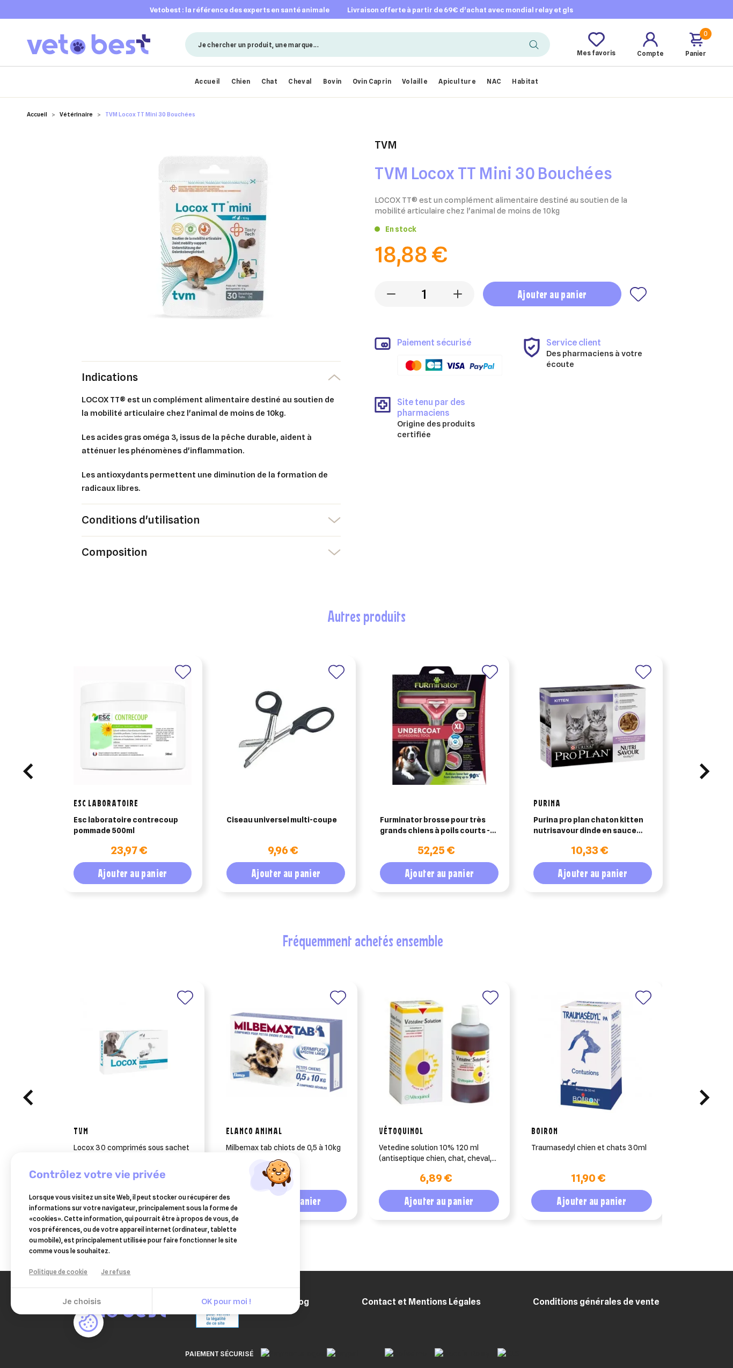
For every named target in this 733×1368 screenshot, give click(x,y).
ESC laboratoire (106, 803)
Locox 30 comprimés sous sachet (131, 1147)
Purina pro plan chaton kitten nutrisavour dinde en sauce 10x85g (588, 825)
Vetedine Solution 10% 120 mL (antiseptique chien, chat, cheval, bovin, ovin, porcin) (435, 1153)
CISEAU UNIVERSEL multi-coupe (281, 819)
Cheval (300, 81)
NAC (494, 81)
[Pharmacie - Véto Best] (89, 44)
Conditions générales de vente (596, 1302)
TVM (81, 1131)
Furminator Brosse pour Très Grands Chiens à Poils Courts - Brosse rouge (435, 825)
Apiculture (457, 81)
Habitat (525, 81)
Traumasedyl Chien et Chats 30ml (589, 1147)
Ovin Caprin (372, 81)
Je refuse (115, 1272)
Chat (269, 81)
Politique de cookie (58, 1272)
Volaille (415, 81)
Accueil (208, 81)
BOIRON (544, 1131)
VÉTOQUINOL (401, 1131)
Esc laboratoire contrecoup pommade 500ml (126, 825)
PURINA (547, 803)
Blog (300, 1302)
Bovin (332, 81)
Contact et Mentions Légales (421, 1302)
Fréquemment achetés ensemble (362, 940)
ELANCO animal (254, 1131)
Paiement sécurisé (219, 1353)
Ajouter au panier (552, 294)
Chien (241, 81)
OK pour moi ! (226, 1301)
